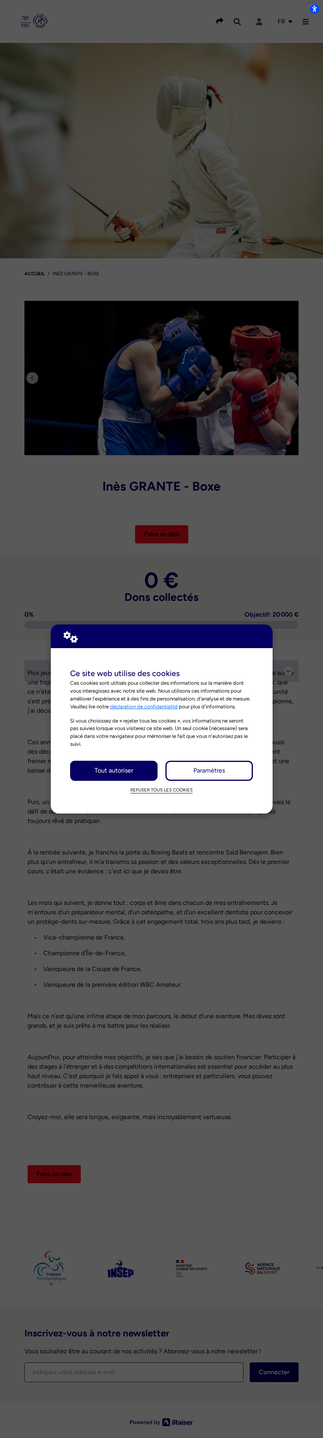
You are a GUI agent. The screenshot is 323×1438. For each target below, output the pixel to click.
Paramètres (209, 770)
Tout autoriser (114, 770)
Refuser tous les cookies (161, 790)
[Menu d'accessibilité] (314, 8)
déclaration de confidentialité (144, 706)
